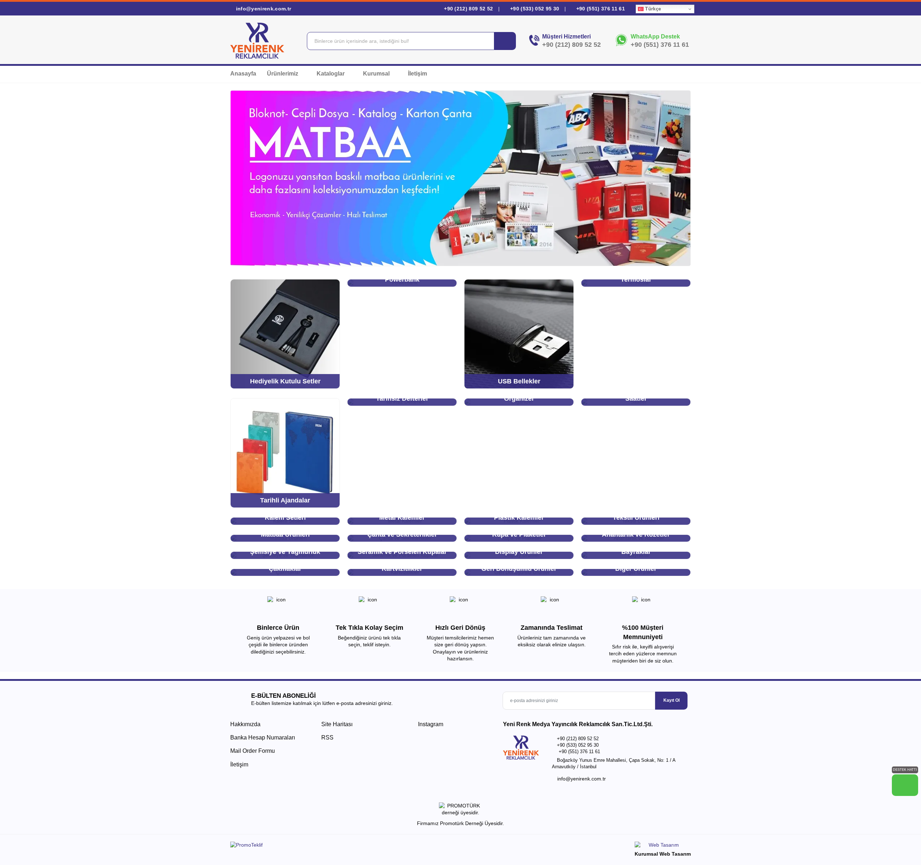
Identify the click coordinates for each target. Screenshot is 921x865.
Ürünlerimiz (283, 73)
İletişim (417, 73)
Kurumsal (377, 73)
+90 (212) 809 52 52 (469, 9)
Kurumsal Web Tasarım (663, 854)
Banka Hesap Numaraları (262, 737)
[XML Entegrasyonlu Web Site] (343, 846)
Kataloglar (331, 73)
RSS (327, 737)
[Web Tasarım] (663, 846)
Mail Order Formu (252, 751)
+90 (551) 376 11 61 (600, 9)
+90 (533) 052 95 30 (535, 9)
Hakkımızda (245, 724)
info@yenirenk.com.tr (262, 9)
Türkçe (652, 9)
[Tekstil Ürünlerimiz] (460, 178)
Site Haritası (337, 724)
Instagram (430, 724)
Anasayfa (243, 73)
